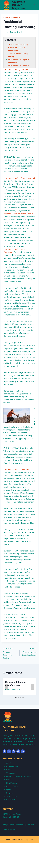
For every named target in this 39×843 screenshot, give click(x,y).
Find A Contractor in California (18, 776)
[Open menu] (34, 5)
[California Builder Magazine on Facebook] (4, 751)
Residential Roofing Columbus (16, 69)
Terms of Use (11, 796)
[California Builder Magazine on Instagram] (18, 751)
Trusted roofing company (18, 45)
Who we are (11, 800)
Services (9, 793)
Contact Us (10, 773)
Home (8, 780)
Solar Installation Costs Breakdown (29, 652)
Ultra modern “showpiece (18, 65)
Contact (9, 770)
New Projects (11, 783)
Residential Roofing (11, 17)
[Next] (32, 687)
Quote (8, 790)
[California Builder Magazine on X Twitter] (9, 751)
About (8, 763)
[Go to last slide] (6, 687)
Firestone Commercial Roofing (8, 653)
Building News (12, 766)
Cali (7, 32)
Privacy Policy (12, 786)
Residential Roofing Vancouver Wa (18, 213)
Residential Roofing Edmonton (16, 469)
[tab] (15, 697)
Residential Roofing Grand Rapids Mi (19, 178)
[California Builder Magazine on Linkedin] (23, 751)
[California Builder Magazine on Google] (13, 751)
